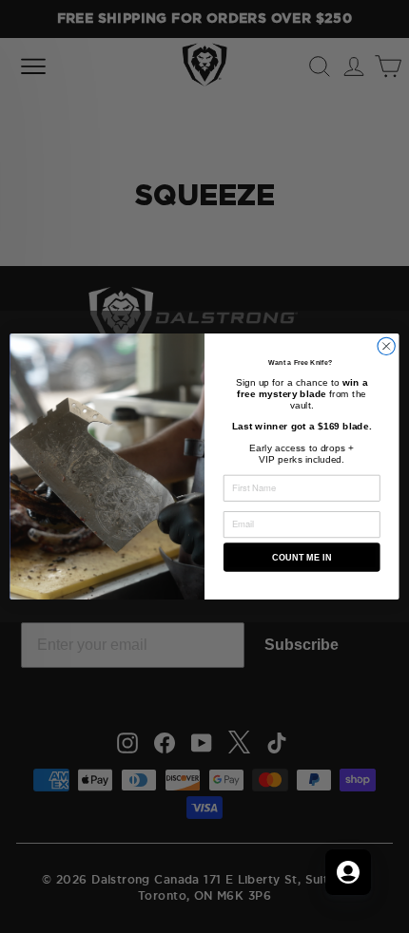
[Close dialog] (386, 345)
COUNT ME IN (301, 557)
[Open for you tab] (348, 872)
